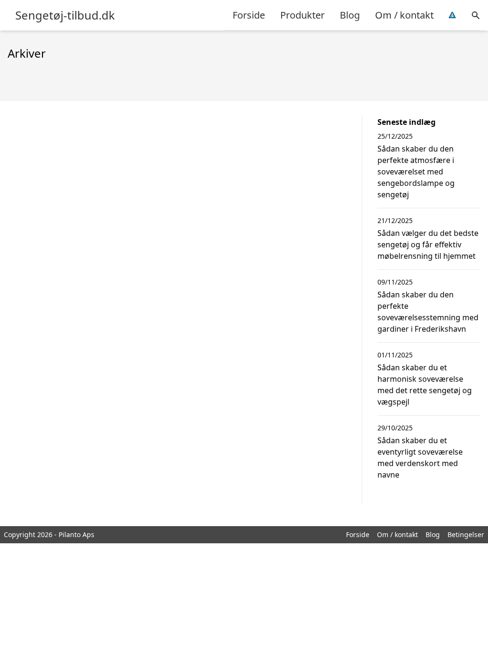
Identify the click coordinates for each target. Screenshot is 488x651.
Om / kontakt (404, 15)
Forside (249, 15)
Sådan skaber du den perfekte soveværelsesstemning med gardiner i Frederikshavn (427, 311)
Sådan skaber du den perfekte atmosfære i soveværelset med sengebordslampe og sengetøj (416, 171)
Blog (350, 15)
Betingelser (465, 534)
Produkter (302, 15)
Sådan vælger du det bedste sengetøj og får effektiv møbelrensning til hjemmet (427, 244)
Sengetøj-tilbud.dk (65, 15)
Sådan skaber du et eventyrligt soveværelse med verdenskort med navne (420, 457)
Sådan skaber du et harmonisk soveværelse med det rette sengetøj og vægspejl (424, 384)
